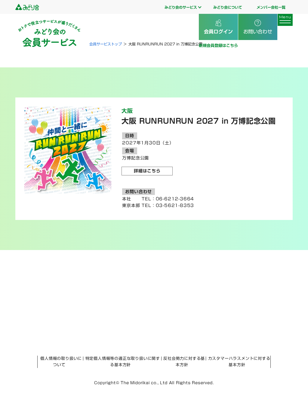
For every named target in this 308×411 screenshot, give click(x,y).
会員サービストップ (105, 44)
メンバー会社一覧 (271, 7)
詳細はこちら (147, 171)
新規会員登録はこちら (218, 46)
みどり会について (227, 7)
